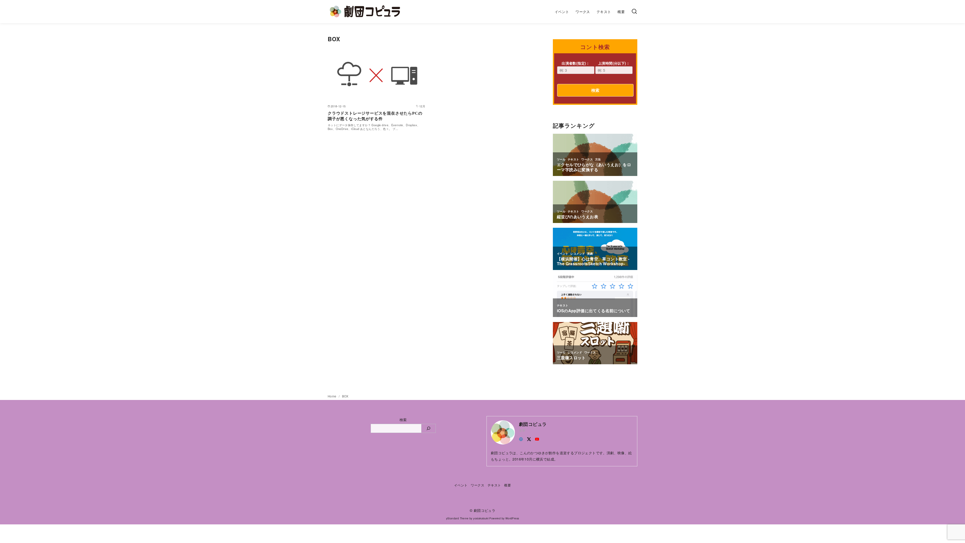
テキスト (604, 11)
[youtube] (537, 438)
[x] (529, 438)
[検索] (634, 12)
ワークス (582, 11)
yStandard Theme (457, 518)
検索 (595, 90)
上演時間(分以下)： (614, 63)
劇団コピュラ (484, 510)
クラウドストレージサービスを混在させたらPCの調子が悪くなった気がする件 (375, 116)
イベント (562, 11)
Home (332, 396)
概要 (621, 11)
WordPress (512, 518)
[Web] (521, 438)
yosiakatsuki (481, 518)
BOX (345, 396)
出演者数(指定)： (576, 63)
